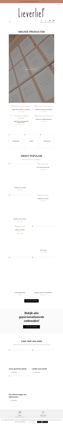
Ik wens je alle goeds (20, 187)
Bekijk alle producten (31, 69)
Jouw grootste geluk (17, 369)
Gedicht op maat (20, 230)
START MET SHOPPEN (31, 300)
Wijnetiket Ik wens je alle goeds (21, 109)
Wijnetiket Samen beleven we (44, 119)
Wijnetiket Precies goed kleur (43, 109)
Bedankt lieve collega (20, 219)
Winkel (31, 141)
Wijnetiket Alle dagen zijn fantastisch (21, 122)
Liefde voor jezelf (39, 369)
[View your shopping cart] (53, 21)
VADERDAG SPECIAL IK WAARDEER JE (43, 292)
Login (45, 22)
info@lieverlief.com (19, 417)
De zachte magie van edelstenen (18, 395)
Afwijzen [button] (39, 422)
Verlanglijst (47, 141)
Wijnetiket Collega (43, 198)
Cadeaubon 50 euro (20, 292)
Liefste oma (43, 250)
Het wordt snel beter (43, 167)
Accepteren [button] (45, 422)
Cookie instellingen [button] (31, 422)
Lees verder (14, 372)
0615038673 (43, 416)
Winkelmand (16, 141)
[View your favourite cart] (49, 21)
